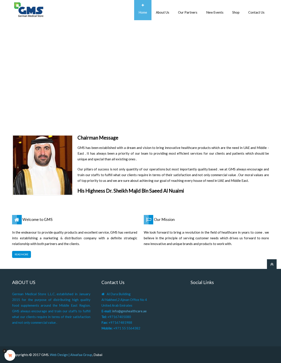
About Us (162, 12)
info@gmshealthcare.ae (129, 311)
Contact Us (256, 12)
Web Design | (60, 355)
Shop (236, 12)
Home (143, 12)
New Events (214, 12)
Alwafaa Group (81, 355)
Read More (21, 254)
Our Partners (187, 12)
